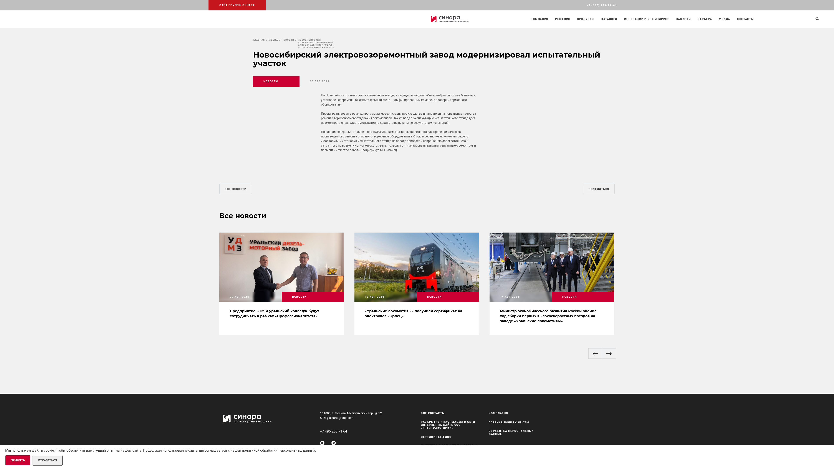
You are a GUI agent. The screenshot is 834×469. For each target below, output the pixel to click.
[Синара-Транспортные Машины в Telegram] (333, 443)
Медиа (724, 19)
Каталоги (609, 19)
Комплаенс (498, 413)
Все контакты (433, 413)
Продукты (585, 19)
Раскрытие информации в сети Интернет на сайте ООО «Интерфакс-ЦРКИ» (448, 424)
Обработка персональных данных (511, 432)
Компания (539, 19)
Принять (18, 460)
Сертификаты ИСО (436, 437)
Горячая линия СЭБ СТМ (509, 422)
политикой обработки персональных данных (278, 450)
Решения (562, 19)
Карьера (705, 19)
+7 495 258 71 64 (333, 431)
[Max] (322, 443)
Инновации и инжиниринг (646, 19)
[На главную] (449, 19)
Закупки (683, 19)
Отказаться (47, 460)
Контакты (745, 19)
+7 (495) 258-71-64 (602, 5)
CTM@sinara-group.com (336, 417)
